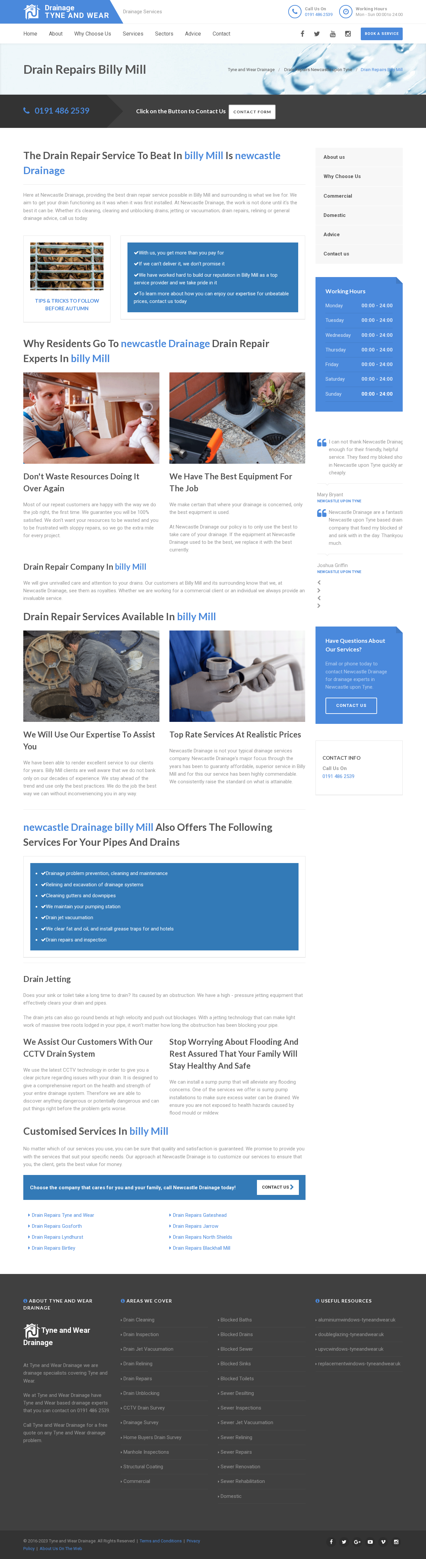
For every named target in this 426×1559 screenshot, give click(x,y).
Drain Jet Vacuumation (148, 1349)
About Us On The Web (61, 1548)
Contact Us (276, 1187)
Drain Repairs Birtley (53, 1248)
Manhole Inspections (146, 1452)
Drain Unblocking (141, 1393)
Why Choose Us (92, 34)
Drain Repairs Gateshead (200, 1215)
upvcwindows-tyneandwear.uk (350, 1349)
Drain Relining (137, 1364)
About (56, 34)
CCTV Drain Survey (144, 1408)
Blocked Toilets (237, 1379)
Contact (221, 34)
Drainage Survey (140, 1422)
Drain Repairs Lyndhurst (57, 1237)
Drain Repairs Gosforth (57, 1226)
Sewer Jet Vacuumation (247, 1422)
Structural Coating (143, 1467)
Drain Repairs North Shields (202, 1237)
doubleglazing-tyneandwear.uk (351, 1334)
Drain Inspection (141, 1334)
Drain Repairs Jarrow (195, 1226)
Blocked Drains (237, 1334)
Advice (193, 34)
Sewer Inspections (241, 1408)
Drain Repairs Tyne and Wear (63, 1215)
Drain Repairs (137, 1379)
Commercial (337, 196)
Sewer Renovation (240, 1467)
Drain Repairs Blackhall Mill (201, 1248)
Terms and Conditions (161, 1540)
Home (30, 34)
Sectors (164, 34)
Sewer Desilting (237, 1393)
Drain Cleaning (138, 1320)
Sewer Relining (236, 1437)
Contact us (336, 254)
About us (334, 157)
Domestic (334, 215)
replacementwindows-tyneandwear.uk (359, 1364)
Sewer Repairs (236, 1452)
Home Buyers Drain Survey (152, 1437)
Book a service (382, 34)
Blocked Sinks (236, 1364)
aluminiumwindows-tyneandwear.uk (356, 1320)
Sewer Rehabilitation (243, 1481)
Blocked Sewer (237, 1349)
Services (133, 34)
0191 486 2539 (318, 14)
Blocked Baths (236, 1320)
